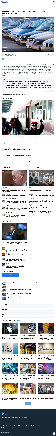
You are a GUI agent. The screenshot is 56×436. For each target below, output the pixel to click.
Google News (26, 94)
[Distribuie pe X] (53, 55)
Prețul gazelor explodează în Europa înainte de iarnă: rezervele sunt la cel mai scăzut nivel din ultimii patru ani (41, 213)
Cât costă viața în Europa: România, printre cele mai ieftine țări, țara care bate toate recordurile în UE (27, 379)
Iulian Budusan (15, 355)
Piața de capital (5, 9)
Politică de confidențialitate (16, 417)
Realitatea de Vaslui (45, 425)
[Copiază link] (46, 55)
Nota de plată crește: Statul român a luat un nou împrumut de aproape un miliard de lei (28, 358)
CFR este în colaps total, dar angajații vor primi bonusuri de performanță (19, 137)
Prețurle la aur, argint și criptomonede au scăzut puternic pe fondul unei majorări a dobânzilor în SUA (9, 399)
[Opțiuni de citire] (53, 434)
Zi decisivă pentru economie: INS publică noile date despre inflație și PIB (28, 398)
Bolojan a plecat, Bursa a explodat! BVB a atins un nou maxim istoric (46, 397)
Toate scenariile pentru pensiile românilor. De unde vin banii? (18, 155)
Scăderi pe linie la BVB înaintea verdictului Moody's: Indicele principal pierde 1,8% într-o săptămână (26, 81)
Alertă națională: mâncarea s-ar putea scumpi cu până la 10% (18, 143)
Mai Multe (28, 403)
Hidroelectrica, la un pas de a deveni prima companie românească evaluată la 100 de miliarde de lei (45, 359)
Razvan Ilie (10, 54)
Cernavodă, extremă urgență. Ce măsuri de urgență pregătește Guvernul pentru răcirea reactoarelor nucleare (16, 197)
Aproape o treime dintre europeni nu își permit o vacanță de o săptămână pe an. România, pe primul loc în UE (28, 85)
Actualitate (4, 140)
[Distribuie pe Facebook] (48, 55)
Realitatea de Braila (4, 427)
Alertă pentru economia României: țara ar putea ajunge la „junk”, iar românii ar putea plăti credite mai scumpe (28, 87)
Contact (2, 417)
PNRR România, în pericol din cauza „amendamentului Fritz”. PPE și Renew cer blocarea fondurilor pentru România (15, 261)
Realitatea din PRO (25, 425)
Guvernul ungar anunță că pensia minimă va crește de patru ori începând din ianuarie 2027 (14, 243)
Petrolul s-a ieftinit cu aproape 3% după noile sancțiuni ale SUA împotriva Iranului (16, 255)
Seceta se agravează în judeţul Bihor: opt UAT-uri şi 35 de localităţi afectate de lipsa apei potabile (16, 217)
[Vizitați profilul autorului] (3, 55)
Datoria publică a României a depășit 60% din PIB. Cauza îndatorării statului (44, 378)
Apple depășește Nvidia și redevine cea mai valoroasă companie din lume (10, 338)
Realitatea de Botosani (36, 425)
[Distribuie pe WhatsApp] (51, 55)
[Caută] (51, 2)
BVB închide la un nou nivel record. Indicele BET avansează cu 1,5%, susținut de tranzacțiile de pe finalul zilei (10, 359)
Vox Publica (19, 425)
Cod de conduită (24, 417)
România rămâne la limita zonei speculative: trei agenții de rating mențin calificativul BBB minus (45, 338)
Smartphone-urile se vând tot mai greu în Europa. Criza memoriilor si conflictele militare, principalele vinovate (15, 266)
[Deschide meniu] (54, 2)
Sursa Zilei (30, 425)
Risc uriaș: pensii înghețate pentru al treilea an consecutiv (17, 149)
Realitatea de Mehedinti (12, 425)
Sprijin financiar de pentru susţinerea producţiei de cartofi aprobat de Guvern (20, 161)
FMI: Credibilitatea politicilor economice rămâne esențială (26, 338)
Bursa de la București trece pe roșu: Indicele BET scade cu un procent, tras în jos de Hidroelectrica (25, 83)
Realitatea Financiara (14, 335)
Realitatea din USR (4, 425)
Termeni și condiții (8, 417)
